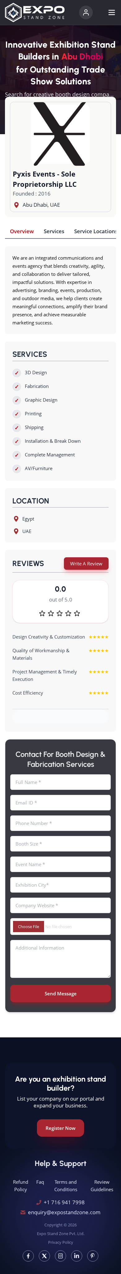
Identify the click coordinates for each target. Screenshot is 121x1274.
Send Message (61, 993)
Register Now (60, 1128)
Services (54, 231)
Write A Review (86, 563)
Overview (22, 231)
